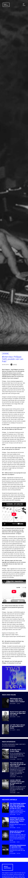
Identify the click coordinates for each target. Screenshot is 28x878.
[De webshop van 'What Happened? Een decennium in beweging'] (14, 678)
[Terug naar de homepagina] (6, 5)
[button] (24, 4)
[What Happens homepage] (14, 867)
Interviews (5, 353)
